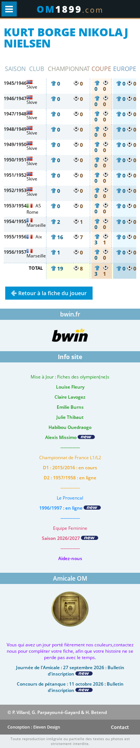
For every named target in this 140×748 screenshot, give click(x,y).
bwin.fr (70, 314)
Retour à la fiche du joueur (52, 293)
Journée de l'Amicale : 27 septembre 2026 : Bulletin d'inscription (70, 670)
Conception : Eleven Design (33, 727)
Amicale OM (70, 578)
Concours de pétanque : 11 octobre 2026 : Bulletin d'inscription (70, 687)
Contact (120, 727)
